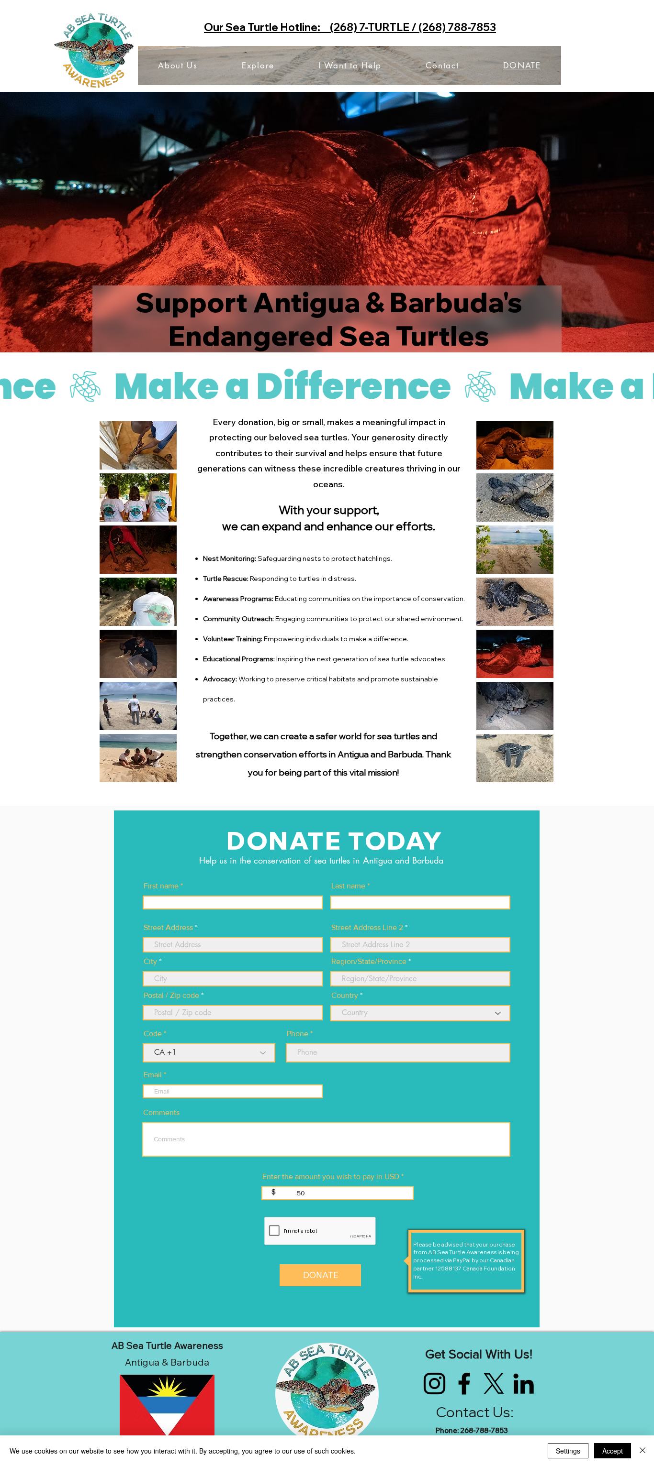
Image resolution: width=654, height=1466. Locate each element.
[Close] (642, 1450)
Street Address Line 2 (367, 927)
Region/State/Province (368, 961)
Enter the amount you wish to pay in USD (330, 1177)
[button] (138, 445)
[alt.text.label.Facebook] (464, 1383)
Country (344, 995)
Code (153, 1034)
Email (153, 1075)
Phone (297, 1034)
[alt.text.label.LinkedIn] (523, 1383)
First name (161, 886)
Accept (612, 1450)
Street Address (168, 927)
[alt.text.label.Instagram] (434, 1383)
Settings (568, 1450)
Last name (348, 886)
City (150, 961)
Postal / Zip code (171, 995)
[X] (493, 1383)
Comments (161, 1112)
